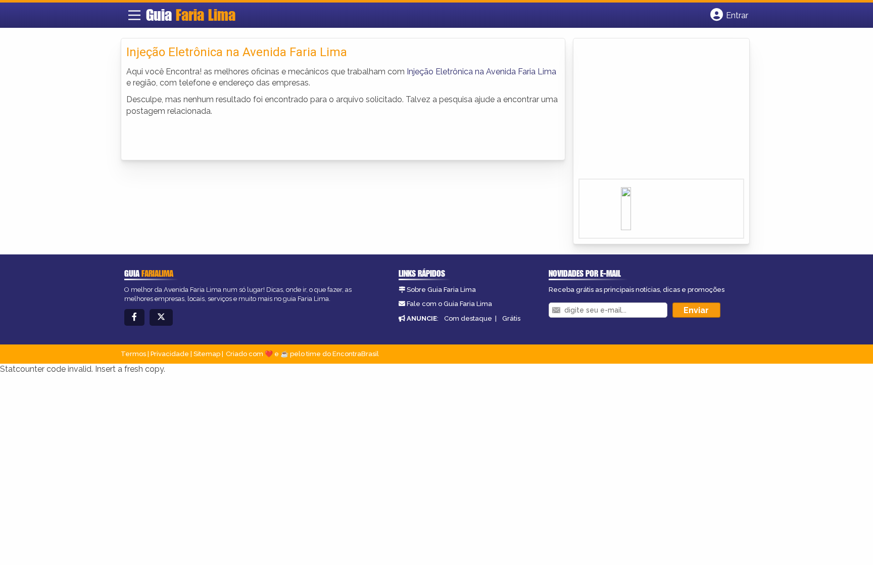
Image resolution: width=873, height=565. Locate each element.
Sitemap (206, 354)
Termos (133, 354)
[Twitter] (161, 317)
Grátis (511, 318)
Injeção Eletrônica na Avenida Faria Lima (481, 71)
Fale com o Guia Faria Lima (449, 304)
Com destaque (468, 318)
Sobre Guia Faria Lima (441, 289)
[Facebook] (134, 317)
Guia (190, 15)
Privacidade (170, 354)
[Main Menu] (134, 15)
